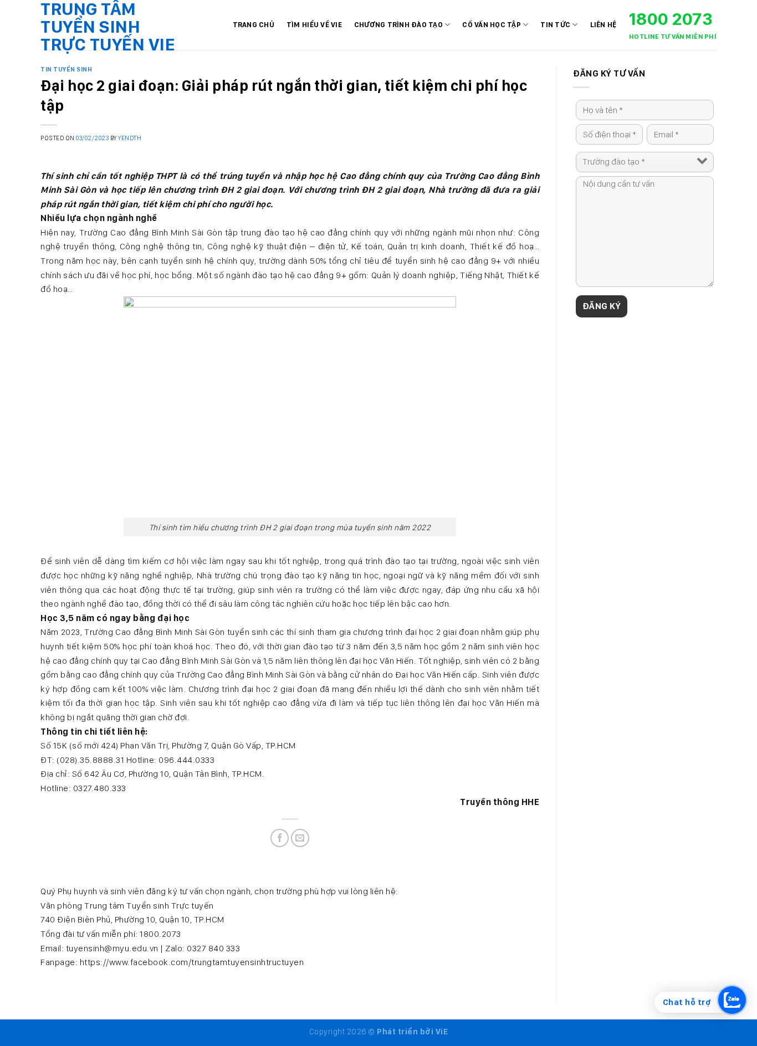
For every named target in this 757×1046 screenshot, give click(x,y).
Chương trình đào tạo (398, 24)
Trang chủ (253, 24)
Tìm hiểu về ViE (314, 24)
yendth (129, 138)
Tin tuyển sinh (66, 69)
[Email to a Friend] (300, 838)
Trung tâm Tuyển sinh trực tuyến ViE (107, 26)
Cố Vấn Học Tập (491, 24)
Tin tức (555, 24)
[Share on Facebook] (279, 838)
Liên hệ (603, 24)
